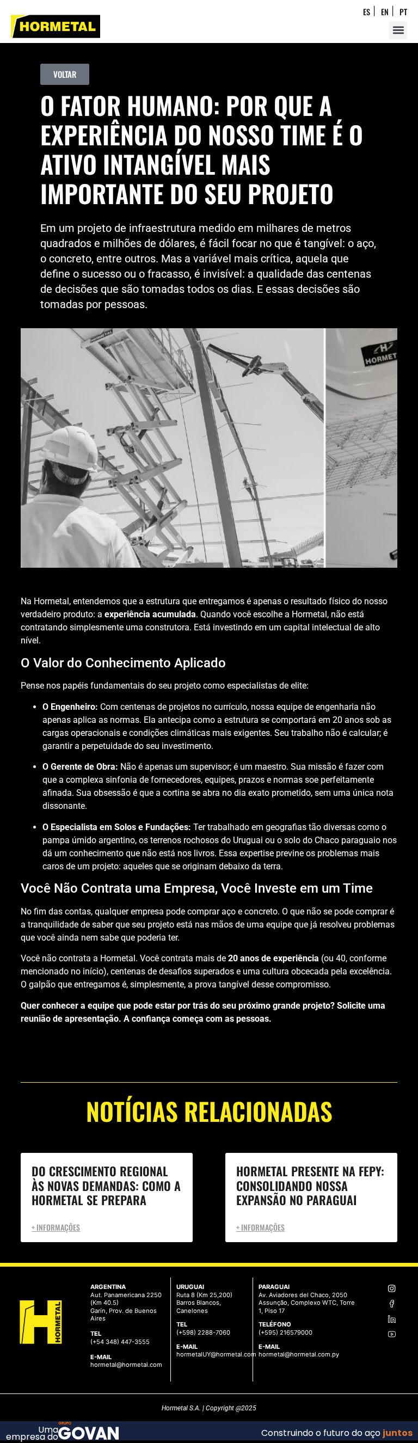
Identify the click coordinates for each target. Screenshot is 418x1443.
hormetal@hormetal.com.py (299, 1354)
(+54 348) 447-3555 (120, 1342)
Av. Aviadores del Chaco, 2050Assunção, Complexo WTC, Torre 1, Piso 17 (307, 1303)
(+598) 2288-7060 (203, 1332)
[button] (398, 30)
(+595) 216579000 (285, 1332)
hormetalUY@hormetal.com (216, 1354)
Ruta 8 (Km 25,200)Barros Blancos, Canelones (204, 1303)
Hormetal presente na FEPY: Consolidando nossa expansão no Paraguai (310, 1185)
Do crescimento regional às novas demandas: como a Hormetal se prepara (106, 1185)
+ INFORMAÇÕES (56, 1227)
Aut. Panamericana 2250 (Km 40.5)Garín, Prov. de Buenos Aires (126, 1307)
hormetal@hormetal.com (126, 1364)
